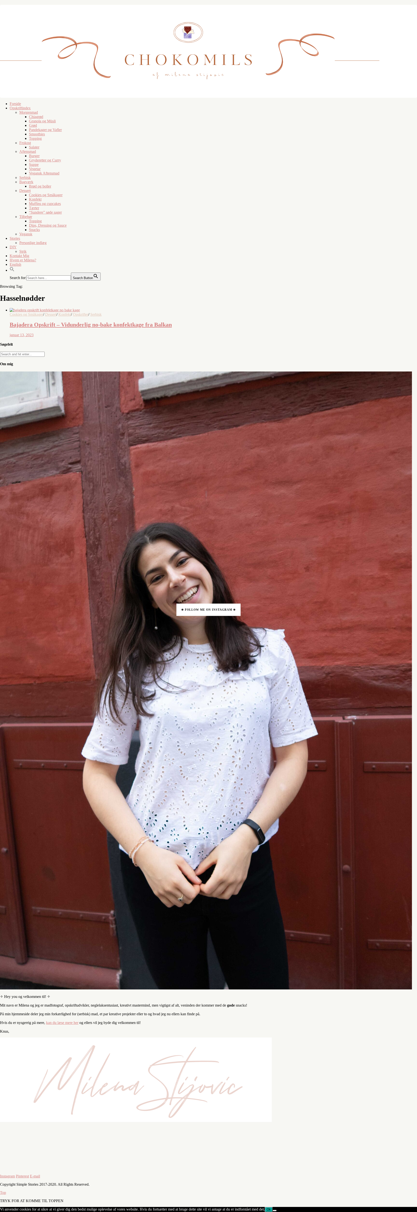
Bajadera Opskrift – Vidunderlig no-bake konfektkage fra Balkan (91, 325)
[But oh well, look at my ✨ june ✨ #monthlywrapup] (35, 1130)
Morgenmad (28, 112)
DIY (13, 247)
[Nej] (275, 1210)
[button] (12, 270)
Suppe (34, 164)
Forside (15, 104)
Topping (35, 138)
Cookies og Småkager (46, 195)
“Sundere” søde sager (45, 212)
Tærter (34, 208)
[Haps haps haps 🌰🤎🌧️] (313, 1160)
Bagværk (26, 182)
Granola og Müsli (42, 121)
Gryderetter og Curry (45, 160)
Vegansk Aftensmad (44, 173)
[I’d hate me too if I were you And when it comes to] (382, 1139)
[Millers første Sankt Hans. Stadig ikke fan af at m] (173, 1164)
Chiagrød (36, 117)
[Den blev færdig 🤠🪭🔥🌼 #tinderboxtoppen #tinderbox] (35, 1162)
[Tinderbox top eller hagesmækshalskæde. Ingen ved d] (243, 1164)
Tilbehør (25, 217)
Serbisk (25, 177)
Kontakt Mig (19, 256)
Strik (23, 251)
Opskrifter (80, 314)
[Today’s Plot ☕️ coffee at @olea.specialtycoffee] (243, 1142)
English (15, 264)
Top (3, 1193)
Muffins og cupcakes (45, 204)
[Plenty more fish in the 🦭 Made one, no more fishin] (313, 1130)
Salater (34, 147)
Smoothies (37, 134)
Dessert (25, 191)
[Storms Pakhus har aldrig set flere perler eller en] (104, 1164)
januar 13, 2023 (22, 335)
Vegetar (35, 169)
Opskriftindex (20, 108)
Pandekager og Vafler (45, 130)
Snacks (34, 230)
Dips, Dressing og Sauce (48, 225)
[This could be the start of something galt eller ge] (382, 1164)
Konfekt (35, 199)
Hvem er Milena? (23, 260)
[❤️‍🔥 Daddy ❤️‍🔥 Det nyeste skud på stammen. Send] (173, 1130)
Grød (33, 125)
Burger (34, 156)
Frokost (25, 143)
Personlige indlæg (33, 243)
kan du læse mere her (62, 1023)
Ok (269, 1209)
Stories (15, 238)
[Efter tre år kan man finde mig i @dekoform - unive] (104, 1132)
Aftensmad (27, 151)
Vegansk (25, 234)
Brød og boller (40, 186)
